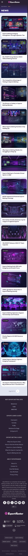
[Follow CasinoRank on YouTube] (15, 502)
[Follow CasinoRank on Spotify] (19, 502)
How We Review (14, 469)
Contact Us (14, 466)
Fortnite (14, 423)
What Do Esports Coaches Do (14, 450)
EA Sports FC (14, 431)
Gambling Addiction (10, 553)
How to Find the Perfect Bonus (14, 444)
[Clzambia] (20, 521)
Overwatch (14, 420)
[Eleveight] (8, 526)
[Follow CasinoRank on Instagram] (8, 502)
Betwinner (14, 404)
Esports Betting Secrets (14, 453)
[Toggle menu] (2, 2)
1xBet (14, 407)
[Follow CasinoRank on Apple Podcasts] (23, 502)
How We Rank (14, 472)
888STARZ (14, 409)
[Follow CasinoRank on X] (12, 502)
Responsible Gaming (22, 551)
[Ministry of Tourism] (7, 521)
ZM (13, 506)
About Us (14, 463)
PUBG (14, 425)
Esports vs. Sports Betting (14, 447)
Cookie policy (14, 551)
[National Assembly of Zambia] (14, 521)
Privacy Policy (14, 474)
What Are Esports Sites (14, 442)
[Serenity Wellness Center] (19, 526)
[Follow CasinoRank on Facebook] (4, 502)
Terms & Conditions (6, 551)
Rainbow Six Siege (14, 428)
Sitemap (20, 553)
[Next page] (17, 391)
